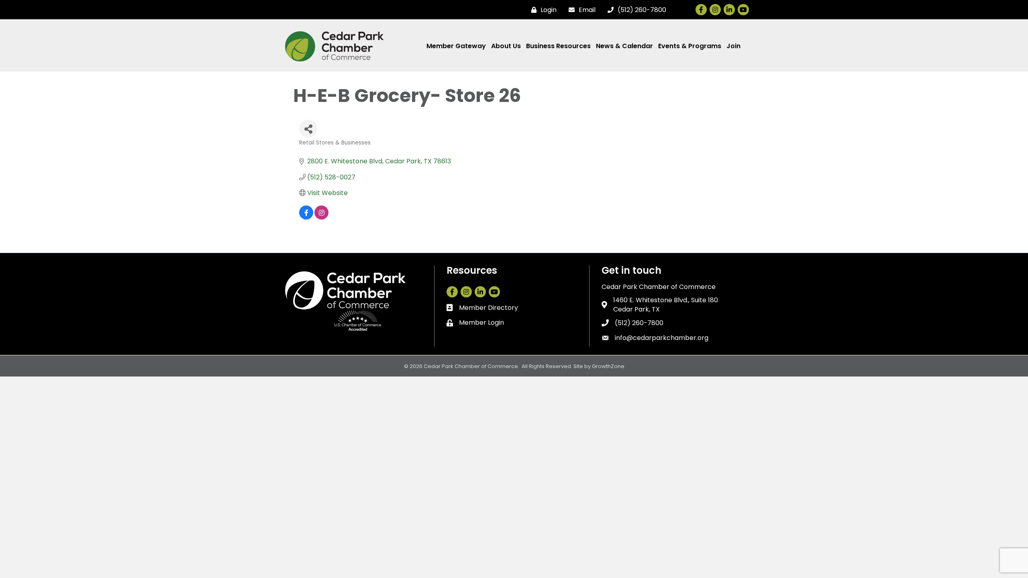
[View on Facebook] (306, 217)
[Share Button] (308, 129)
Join (733, 46)
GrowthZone (608, 366)
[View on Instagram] (321, 217)
